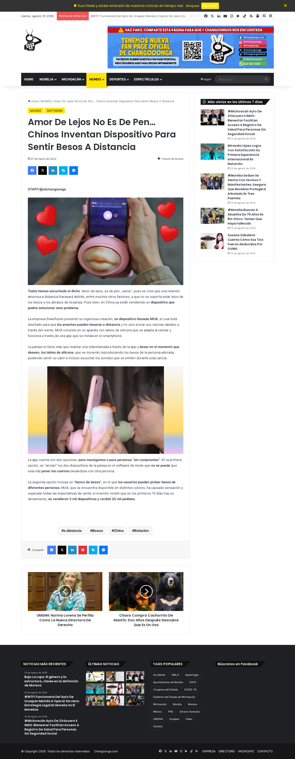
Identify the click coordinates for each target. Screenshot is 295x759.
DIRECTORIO (227, 751)
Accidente (159, 674)
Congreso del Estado (165, 689)
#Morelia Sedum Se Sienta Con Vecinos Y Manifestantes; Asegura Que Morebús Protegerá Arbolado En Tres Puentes (247, 186)
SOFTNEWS (54, 110)
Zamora (157, 726)
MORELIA (46, 79)
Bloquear (193, 5)
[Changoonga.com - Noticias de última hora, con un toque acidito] (32, 40)
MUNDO (95, 79)
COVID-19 (190, 689)
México (157, 711)
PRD (170, 711)
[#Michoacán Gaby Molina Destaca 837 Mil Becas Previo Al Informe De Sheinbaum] (115, 700)
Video (189, 719)
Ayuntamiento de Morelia (168, 682)
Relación (141, 530)
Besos (97, 530)
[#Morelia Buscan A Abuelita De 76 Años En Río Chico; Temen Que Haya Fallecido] (212, 216)
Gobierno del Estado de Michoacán (174, 696)
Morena (192, 704)
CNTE (192, 682)
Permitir (210, 5)
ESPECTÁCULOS (146, 79)
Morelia (177, 704)
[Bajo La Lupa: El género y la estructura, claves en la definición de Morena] (95, 676)
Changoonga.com (106, 751)
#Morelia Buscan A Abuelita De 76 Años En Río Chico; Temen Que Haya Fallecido (245, 217)
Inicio (34, 101)
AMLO (175, 674)
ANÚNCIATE (246, 751)
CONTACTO (265, 751)
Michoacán (160, 704)
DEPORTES (117, 79)
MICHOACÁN (71, 79)
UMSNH (158, 719)
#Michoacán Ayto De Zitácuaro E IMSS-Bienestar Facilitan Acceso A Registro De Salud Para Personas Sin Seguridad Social (247, 122)
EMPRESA (209, 751)
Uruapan (174, 719)
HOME (28, 79)
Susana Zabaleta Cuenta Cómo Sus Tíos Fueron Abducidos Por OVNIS (245, 242)
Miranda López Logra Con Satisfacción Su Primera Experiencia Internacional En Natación (244, 155)
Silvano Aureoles (189, 711)
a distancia (73, 530)
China (119, 530)
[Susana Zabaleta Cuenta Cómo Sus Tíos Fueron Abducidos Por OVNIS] (212, 241)
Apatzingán (192, 674)
